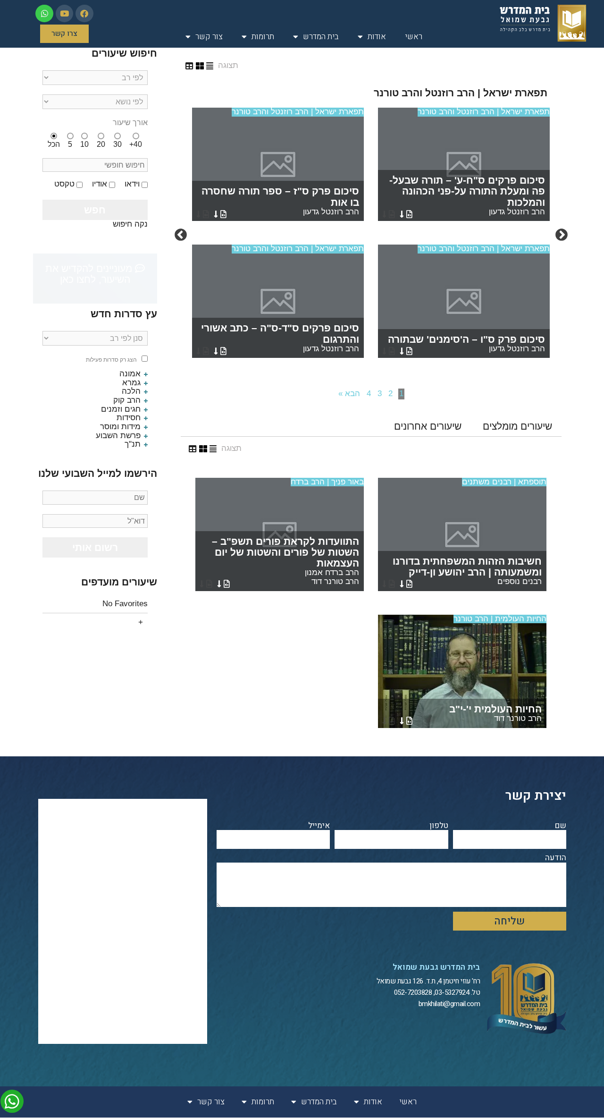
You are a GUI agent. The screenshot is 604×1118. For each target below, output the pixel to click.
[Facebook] (84, 13)
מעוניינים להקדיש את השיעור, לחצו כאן (90, 274)
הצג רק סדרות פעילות (111, 360)
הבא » (349, 393)
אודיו (99, 184)
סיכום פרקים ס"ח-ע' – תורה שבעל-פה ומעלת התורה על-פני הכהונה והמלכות (467, 195)
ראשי (413, 36)
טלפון (438, 826)
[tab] (517, 426)
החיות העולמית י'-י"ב (495, 713)
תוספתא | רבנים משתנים (504, 481)
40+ (135, 144)
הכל (54, 144)
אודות (377, 36)
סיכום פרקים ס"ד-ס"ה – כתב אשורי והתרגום (280, 337)
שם (560, 826)
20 (101, 144)
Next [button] (181, 235)
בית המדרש (321, 36)
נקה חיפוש (130, 224)
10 (84, 144)
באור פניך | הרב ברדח (327, 481)
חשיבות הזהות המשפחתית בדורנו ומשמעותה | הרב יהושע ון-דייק (467, 571)
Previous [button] (561, 235)
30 (117, 144)
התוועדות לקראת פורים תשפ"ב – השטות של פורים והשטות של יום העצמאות (285, 561)
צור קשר (209, 36)
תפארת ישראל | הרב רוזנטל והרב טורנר (484, 111)
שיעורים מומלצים (517, 426)
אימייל (319, 826)
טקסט (64, 184)
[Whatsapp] (44, 13)
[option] (371, 235)
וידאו (132, 184)
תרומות (263, 36)
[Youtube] (64, 13)
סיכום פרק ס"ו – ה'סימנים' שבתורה (466, 343)
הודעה (555, 858)
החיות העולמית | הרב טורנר (499, 618)
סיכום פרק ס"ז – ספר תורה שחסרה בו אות (280, 201)
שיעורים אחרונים (427, 426)
